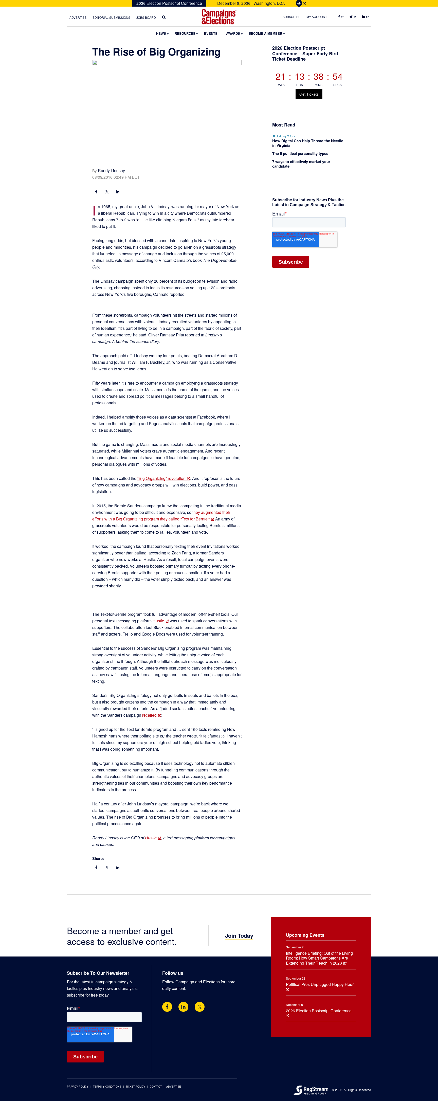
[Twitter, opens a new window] (200, 1007)
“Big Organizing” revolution (161, 478)
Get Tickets (309, 94)
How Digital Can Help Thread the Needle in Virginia (307, 143)
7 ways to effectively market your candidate (301, 164)
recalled (149, 715)
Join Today (239, 935)
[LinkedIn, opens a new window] (118, 192)
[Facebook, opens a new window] (96, 192)
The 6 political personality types (300, 153)
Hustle (158, 621)
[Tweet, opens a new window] (107, 192)
